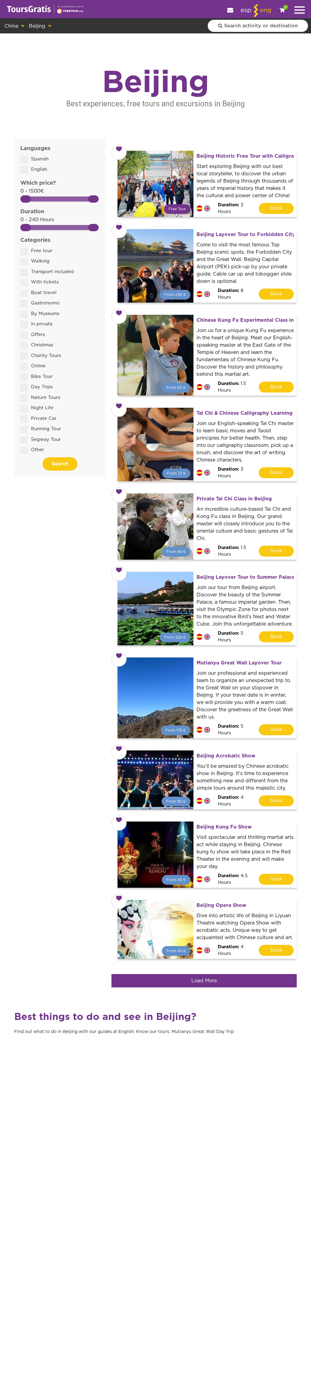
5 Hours (230, 637)
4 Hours (231, 801)
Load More (204, 980)
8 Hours (230, 294)
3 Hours (230, 208)
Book (276, 208)
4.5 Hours (233, 879)
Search (60, 463)
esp (246, 10)
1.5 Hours (232, 387)
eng (265, 10)
